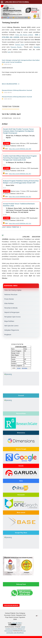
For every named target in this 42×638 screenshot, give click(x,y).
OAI (11, 37)
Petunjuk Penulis (16, 47)
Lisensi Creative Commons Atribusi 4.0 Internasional (14, 628)
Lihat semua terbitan (10, 227)
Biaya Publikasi (9, 321)
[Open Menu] (2, 2)
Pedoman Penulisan (10, 294)
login (9, 52)
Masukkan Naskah (11, 605)
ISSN (36, 34)
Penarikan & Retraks (11, 308)
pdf (7, 143)
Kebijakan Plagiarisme (11, 330)
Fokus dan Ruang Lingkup (24, 34)
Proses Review (9, 299)
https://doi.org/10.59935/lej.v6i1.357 (20, 173)
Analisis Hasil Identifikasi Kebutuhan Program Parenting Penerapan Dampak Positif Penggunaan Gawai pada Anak (20, 158)
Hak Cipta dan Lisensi (11, 326)
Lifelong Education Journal (17, 2)
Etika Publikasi (9, 303)
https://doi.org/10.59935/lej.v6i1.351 (20, 196)
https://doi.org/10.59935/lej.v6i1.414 (20, 223)
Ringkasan (7, 334)
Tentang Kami (20, 44)
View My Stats (17, 623)
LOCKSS (16, 37)
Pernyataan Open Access (12, 317)
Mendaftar (37, 47)
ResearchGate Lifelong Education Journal (17, 90)
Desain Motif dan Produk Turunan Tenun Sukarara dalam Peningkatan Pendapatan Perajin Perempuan (18, 131)
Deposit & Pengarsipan (11, 312)
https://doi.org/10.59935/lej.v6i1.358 (20, 149)
